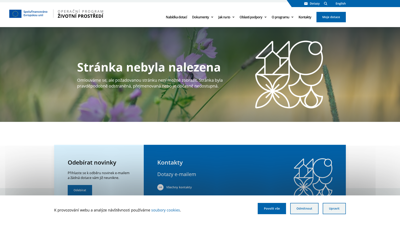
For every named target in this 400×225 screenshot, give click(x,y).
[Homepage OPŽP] (69, 13)
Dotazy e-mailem (176, 174)
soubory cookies (165, 210)
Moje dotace (331, 17)
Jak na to (224, 17)
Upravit (334, 208)
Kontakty (305, 17)
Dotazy (315, 3)
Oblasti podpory (251, 17)
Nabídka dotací (176, 17)
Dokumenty (200, 17)
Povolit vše (272, 208)
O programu (280, 17)
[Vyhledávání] (325, 3)
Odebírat (80, 190)
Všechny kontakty (179, 187)
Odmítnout (304, 208)
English (341, 3)
